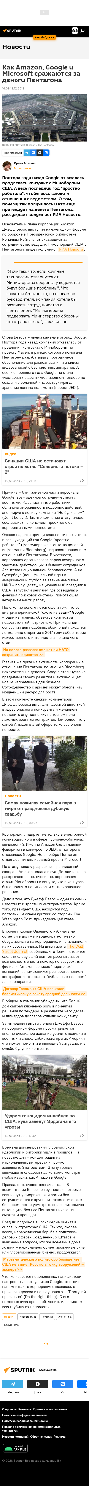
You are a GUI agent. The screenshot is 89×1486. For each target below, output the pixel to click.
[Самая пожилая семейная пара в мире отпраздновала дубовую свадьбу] (44, 763)
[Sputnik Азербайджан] (13, 32)
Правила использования (50, 1409)
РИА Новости (71, 249)
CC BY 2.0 (8, 144)
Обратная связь (41, 1436)
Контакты (25, 1409)
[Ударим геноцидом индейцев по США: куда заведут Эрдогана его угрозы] (44, 1082)
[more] (82, 480)
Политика (47, 1316)
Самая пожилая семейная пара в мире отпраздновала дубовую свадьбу (40, 808)
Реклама (59, 1436)
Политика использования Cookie (25, 1421)
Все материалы (22, 168)
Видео (10, 454)
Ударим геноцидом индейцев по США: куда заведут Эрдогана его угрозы (40, 1121)
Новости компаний (15, 1436)
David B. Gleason (25, 144)
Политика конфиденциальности (24, 1415)
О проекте (9, 1409)
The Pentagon (46, 144)
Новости (13, 796)
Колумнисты (11, 1324)
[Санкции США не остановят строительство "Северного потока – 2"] (44, 421)
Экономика (65, 1316)
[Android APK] (15, 1449)
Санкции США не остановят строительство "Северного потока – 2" (44, 466)
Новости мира (27, 1316)
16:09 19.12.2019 (13, 88)
